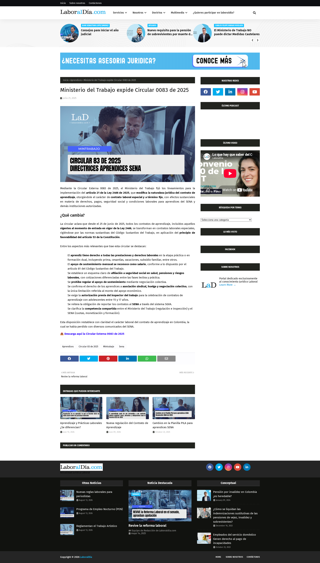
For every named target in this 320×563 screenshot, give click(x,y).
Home (218, 557)
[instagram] (242, 92)
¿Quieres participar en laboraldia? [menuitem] (213, 12)
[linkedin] (230, 92)
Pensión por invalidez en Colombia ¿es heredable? (235, 494)
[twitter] (218, 92)
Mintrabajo (108, 346)
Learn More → (227, 284)
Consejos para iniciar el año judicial (100, 32)
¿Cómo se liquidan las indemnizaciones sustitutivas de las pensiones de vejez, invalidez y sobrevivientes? (235, 515)
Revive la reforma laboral (147, 526)
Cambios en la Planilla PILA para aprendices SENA (173, 425)
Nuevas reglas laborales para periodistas (94, 494)
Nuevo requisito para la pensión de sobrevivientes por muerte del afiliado (170, 32)
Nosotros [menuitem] (138, 12)
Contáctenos (95, 3)
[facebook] (206, 92)
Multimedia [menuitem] (177, 12)
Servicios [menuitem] (118, 12)
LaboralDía (86, 557)
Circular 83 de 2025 (88, 346)
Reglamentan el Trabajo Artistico (96, 526)
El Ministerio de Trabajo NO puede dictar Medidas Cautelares (237, 32)
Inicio (63, 3)
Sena (121, 346)
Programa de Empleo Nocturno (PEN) (99, 509)
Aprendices (76, 80)
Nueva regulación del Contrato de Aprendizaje (127, 425)
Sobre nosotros (77, 3)
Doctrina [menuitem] (157, 12)
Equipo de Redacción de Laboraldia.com (154, 530)
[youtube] (254, 92)
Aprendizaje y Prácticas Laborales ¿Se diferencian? (81, 425)
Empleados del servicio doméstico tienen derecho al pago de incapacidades (234, 539)
